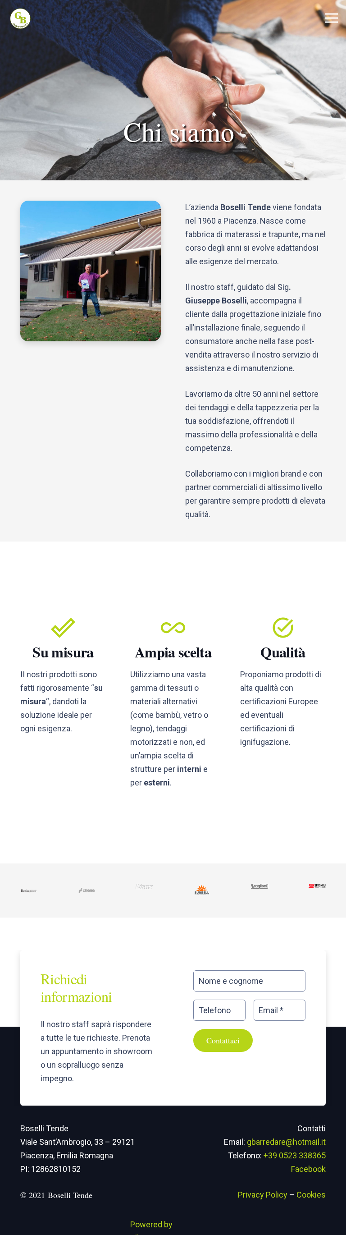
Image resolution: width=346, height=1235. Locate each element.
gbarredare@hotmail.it (286, 1142)
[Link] (20, 18)
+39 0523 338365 (295, 1155)
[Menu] (332, 18)
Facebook (308, 1169)
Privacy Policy (262, 1194)
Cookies (311, 1194)
